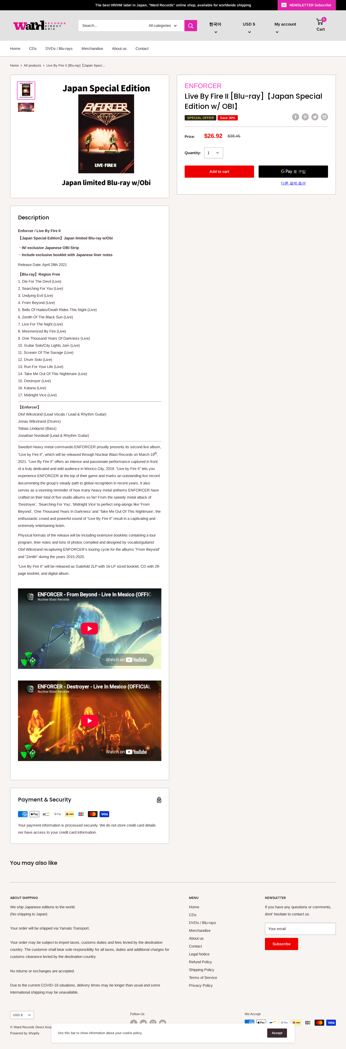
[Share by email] (324, 116)
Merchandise (92, 48)
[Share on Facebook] (295, 116)
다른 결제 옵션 (293, 183)
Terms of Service (203, 977)
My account (285, 24)
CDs (33, 48)
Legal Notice (199, 954)
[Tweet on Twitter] (314, 116)
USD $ (18, 1015)
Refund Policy (200, 962)
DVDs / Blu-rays (59, 48)
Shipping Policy (201, 970)
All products (32, 65)
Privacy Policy (201, 985)
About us (119, 48)
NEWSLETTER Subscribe (310, 5)
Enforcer (203, 86)
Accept (277, 1033)
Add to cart (219, 171)
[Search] (190, 25)
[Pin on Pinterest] (305, 116)
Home (15, 48)
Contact (142, 48)
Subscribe (282, 944)
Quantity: (193, 153)
